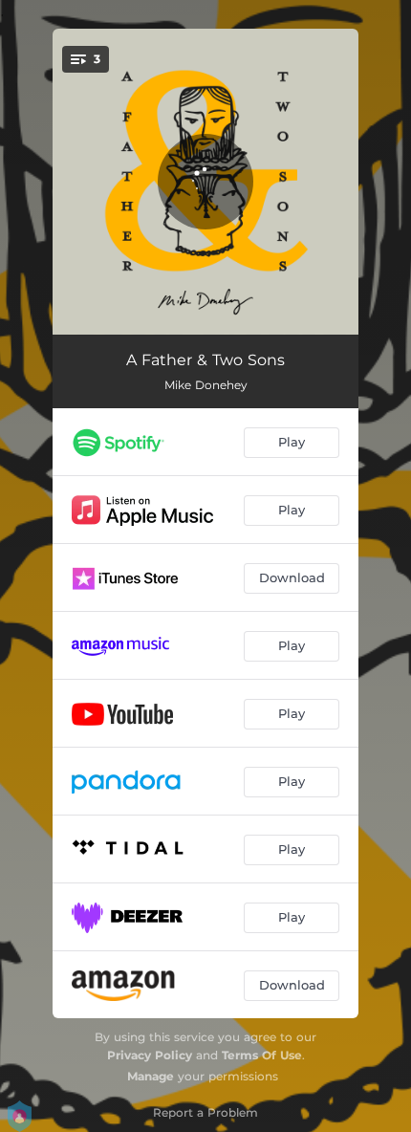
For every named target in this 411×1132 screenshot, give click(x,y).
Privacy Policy (149, 1055)
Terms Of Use (262, 1055)
